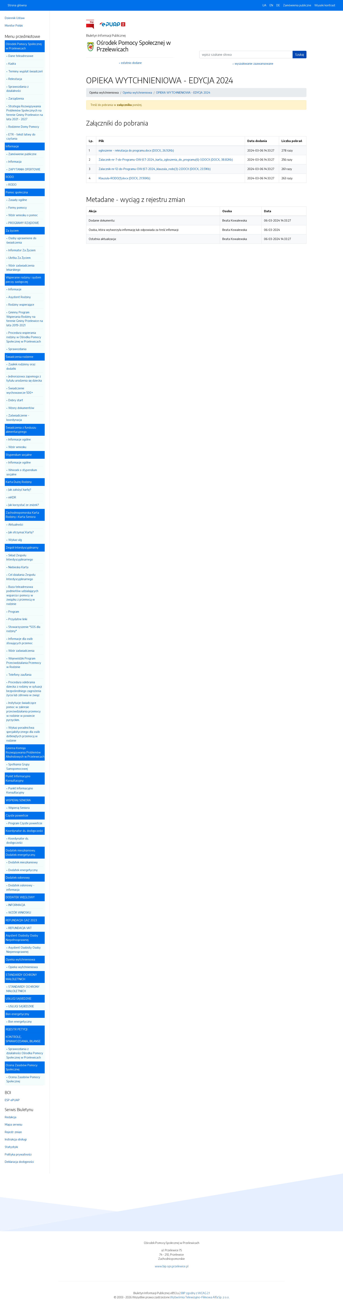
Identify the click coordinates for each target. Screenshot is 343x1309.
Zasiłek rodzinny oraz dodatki (20, 366)
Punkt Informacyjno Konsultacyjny (19, 790)
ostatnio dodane (131, 62)
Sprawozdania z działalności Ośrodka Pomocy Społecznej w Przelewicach (24, 1053)
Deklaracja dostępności (19, 1161)
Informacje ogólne (19, 439)
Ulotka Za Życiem (19, 257)
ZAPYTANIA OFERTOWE (24, 169)
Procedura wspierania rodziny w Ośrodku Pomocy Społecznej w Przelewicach (23, 337)
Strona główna (17, 5)
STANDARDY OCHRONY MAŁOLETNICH (23, 989)
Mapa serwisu (13, 1124)
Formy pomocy (17, 207)
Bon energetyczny (20, 1021)
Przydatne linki (17, 619)
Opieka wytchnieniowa (23, 967)
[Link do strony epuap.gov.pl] (112, 24)
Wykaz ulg (15, 539)
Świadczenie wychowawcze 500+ (19, 390)
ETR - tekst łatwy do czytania (20, 136)
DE (278, 5)
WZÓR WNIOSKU (19, 912)
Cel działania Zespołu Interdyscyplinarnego (20, 577)
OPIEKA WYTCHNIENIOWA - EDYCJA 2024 (183, 92)
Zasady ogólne (17, 200)
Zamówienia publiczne (297, 5)
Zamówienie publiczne (22, 154)
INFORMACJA (16, 905)
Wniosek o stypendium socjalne (21, 472)
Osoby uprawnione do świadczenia (21, 240)
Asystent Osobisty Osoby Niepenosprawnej (23, 950)
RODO (12, 184)
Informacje (14, 289)
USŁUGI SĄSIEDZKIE (21, 1006)
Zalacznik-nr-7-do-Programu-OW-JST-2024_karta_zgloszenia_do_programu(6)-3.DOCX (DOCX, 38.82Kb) (166, 159)
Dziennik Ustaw (15, 18)
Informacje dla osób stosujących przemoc (19, 641)
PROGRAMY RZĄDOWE (23, 223)
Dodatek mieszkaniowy (23, 862)
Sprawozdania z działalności (17, 89)
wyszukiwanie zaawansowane (254, 63)
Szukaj (299, 55)
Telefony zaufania (19, 674)
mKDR (12, 497)
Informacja (14, 161)
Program (13, 611)
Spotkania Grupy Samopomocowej (18, 766)
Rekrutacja (15, 79)
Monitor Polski (14, 25)
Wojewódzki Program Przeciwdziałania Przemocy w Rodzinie (23, 662)
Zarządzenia (16, 98)
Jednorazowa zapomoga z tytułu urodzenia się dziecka (24, 378)
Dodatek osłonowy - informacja (20, 887)
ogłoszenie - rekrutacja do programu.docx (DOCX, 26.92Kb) (136, 150)
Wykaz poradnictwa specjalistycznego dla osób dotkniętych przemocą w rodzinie (23, 734)
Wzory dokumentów (21, 408)
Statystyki (11, 1147)
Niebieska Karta (18, 567)
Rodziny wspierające (21, 304)
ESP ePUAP (12, 1100)
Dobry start (15, 400)
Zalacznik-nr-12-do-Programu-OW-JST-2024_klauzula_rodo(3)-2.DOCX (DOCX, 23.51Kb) (155, 169)
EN (271, 5)
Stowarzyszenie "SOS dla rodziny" (23, 629)
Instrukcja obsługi (16, 1139)
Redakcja (10, 1117)
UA (264, 5)
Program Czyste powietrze (25, 823)
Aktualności (15, 524)
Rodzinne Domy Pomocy (23, 126)
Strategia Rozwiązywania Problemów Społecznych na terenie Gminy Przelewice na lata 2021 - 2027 (24, 112)
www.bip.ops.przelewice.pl (171, 1266)
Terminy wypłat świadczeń (25, 71)
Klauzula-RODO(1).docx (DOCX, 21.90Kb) (124, 178)
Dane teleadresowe (20, 56)
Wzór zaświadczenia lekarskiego (20, 268)
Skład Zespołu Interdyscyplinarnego (19, 557)
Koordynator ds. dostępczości (17, 841)
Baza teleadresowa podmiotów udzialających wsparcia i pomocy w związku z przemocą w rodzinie (22, 595)
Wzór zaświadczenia (21, 650)
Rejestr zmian (13, 1132)
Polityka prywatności (18, 1154)
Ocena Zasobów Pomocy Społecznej (23, 1079)
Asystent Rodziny (19, 297)
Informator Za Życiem (22, 250)
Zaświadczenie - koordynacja (17, 417)
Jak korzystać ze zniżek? (23, 505)
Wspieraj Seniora (19, 807)
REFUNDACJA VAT (20, 928)
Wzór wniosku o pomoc (23, 215)
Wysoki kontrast (324, 5)
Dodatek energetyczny (23, 870)
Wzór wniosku (17, 447)
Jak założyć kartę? (19, 489)
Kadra (12, 63)
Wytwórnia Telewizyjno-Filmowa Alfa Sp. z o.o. (199, 1297)
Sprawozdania (17, 349)
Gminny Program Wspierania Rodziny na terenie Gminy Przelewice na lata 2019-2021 (24, 318)
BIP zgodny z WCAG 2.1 (195, 1293)
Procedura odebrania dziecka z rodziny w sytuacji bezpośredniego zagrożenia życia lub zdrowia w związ (24, 688)
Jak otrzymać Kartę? (21, 532)
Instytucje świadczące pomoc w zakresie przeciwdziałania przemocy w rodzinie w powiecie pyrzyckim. (23, 711)
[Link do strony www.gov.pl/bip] (92, 24)
